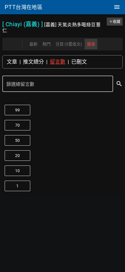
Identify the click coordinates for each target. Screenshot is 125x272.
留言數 (57, 62)
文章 (12, 62)
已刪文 (79, 62)
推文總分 (33, 62)
